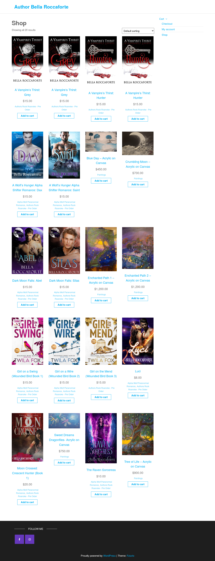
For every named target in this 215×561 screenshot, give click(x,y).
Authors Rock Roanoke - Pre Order (28, 108)
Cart (161, 18)
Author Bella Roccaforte (41, 6)
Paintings (101, 174)
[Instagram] (29, 539)
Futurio (130, 555)
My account (168, 29)
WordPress (109, 555)
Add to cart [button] (27, 116)
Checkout (167, 23)
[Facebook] (19, 539)
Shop (164, 34)
